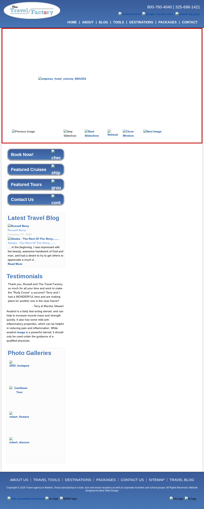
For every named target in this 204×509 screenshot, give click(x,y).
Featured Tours (26, 184)
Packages (106, 480)
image (21, 332)
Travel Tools (46, 480)
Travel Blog (182, 480)
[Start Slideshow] (95, 133)
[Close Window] (131, 133)
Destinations (78, 480)
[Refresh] (114, 132)
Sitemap (157, 480)
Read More (15, 263)
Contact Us (22, 199)
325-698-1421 (187, 7)
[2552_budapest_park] (19, 363)
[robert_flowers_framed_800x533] (19, 415)
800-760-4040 (159, 7)
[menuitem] (72, 22)
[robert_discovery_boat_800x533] (19, 440)
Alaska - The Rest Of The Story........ (32, 243)
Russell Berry (17, 230)
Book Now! (22, 154)
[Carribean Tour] (19, 389)
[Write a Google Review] (158, 13)
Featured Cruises (28, 169)
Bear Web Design (109, 490)
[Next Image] (152, 131)
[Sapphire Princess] (33, 238)
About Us (19, 480)
